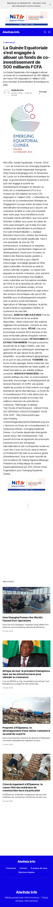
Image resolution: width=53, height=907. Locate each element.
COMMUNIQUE (9, 42)
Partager (43, 92)
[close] (50, 4)
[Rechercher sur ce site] (45, 32)
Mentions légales (26, 872)
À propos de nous (39, 868)
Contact (23, 868)
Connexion (11, 868)
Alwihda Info (11, 32)
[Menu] (49, 32)
